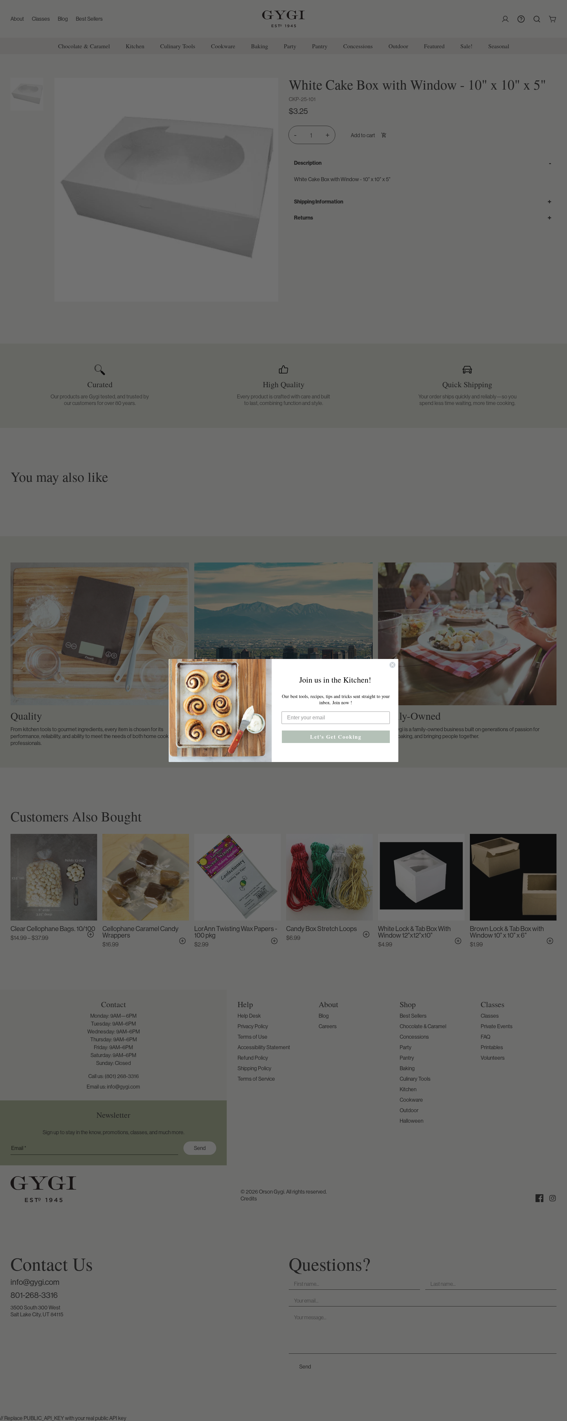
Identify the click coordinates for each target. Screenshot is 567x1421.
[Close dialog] (392, 665)
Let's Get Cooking (336, 736)
